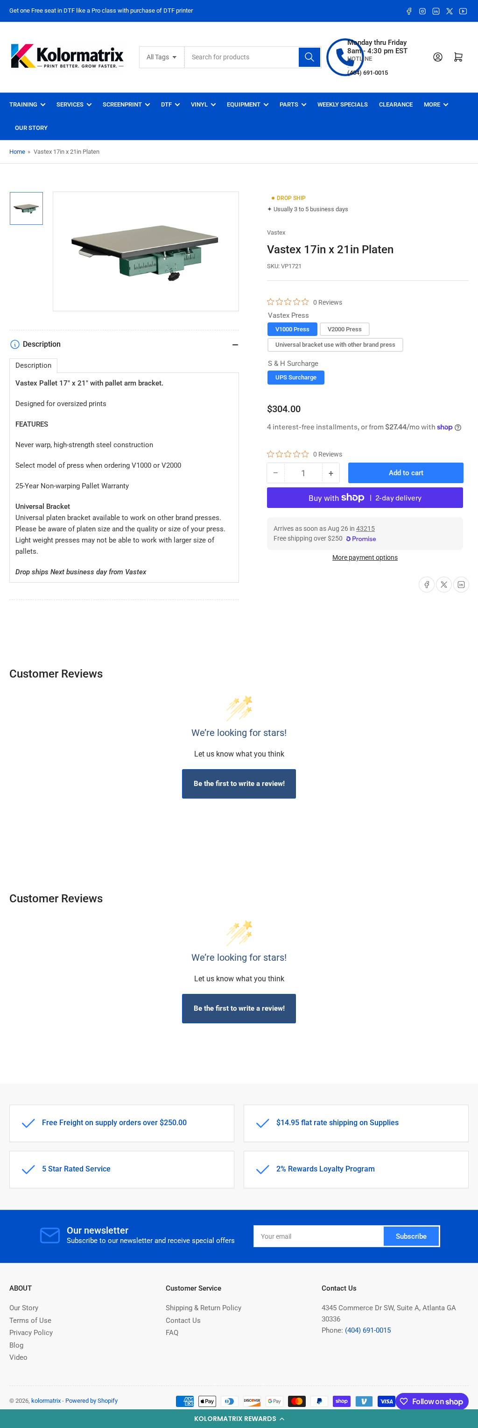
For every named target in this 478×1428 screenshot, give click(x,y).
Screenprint (122, 104)
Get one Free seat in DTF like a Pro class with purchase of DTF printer (101, 10)
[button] (239, 1418)
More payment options (365, 557)
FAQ (172, 1332)
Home (17, 151)
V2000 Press (345, 329)
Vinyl (199, 104)
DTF (166, 104)
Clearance (396, 104)
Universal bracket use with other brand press (335, 344)
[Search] (309, 57)
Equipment (243, 104)
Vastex (276, 232)
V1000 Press (292, 329)
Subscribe (411, 1236)
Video (18, 1357)
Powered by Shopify (91, 1400)
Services (70, 104)
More (432, 104)
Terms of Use (30, 1320)
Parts (289, 104)
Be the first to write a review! (239, 783)
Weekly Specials (342, 104)
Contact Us (183, 1320)
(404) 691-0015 (368, 1330)
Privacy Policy (31, 1332)
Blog (16, 1345)
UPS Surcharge (295, 377)
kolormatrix (46, 1400)
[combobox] (253, 57)
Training (23, 104)
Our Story (31, 127)
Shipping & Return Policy (203, 1308)
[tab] (33, 365)
